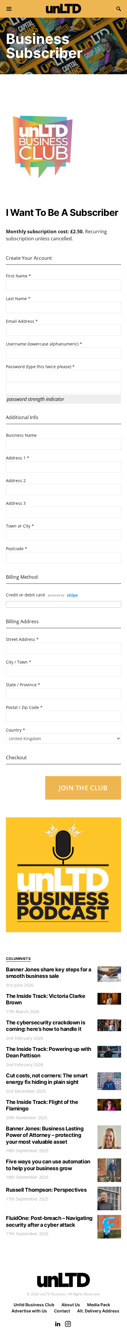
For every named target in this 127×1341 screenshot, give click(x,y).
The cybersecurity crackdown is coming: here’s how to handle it (45, 1025)
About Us (70, 1304)
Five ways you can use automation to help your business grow (48, 1164)
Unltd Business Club (34, 1304)
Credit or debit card (25, 595)
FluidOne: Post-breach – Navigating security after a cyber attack (49, 1221)
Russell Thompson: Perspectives (46, 1190)
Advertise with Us (29, 1310)
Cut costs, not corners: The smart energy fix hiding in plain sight (46, 1078)
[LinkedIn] (57, 1324)
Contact (62, 1310)
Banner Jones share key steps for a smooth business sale (48, 972)
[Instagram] (68, 1324)
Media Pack (98, 1304)
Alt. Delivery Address (98, 1310)
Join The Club (83, 787)
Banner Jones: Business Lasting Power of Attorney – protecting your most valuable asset (45, 1135)
